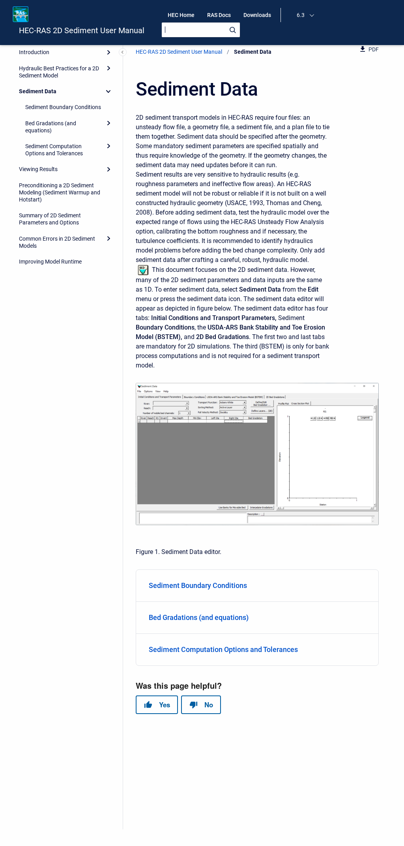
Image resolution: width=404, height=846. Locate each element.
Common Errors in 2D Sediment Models (57, 242)
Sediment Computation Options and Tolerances (54, 149)
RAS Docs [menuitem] (219, 15)
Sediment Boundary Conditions (63, 107)
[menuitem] (257, 586)
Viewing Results (38, 169)
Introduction (34, 52)
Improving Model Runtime (50, 261)
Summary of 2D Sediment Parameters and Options (50, 219)
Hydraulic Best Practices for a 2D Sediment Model (59, 72)
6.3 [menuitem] (301, 15)
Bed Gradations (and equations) (50, 127)
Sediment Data (37, 91)
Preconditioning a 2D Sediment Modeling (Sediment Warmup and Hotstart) (59, 192)
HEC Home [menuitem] (181, 15)
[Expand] (108, 52)
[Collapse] (108, 91)
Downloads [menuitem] (257, 15)
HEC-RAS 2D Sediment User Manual (81, 30)
